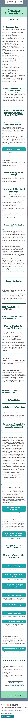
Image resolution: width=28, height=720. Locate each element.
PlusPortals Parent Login (14, 605)
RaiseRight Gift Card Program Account (14, 586)
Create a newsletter (7, 716)
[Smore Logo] (9, 2)
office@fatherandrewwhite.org (15, 681)
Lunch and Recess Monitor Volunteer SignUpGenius (14, 534)
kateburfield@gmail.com (14, 500)
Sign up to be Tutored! (14, 149)
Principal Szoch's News (14, 613)
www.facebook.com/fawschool (16, 685)
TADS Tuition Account (14, 595)
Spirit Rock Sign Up (14, 566)
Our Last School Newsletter (14, 621)
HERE (3, 133)
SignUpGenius (21, 523)
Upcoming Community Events (14, 648)
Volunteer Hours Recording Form (14, 575)
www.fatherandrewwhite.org (16, 684)
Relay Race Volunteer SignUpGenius (14, 509)
